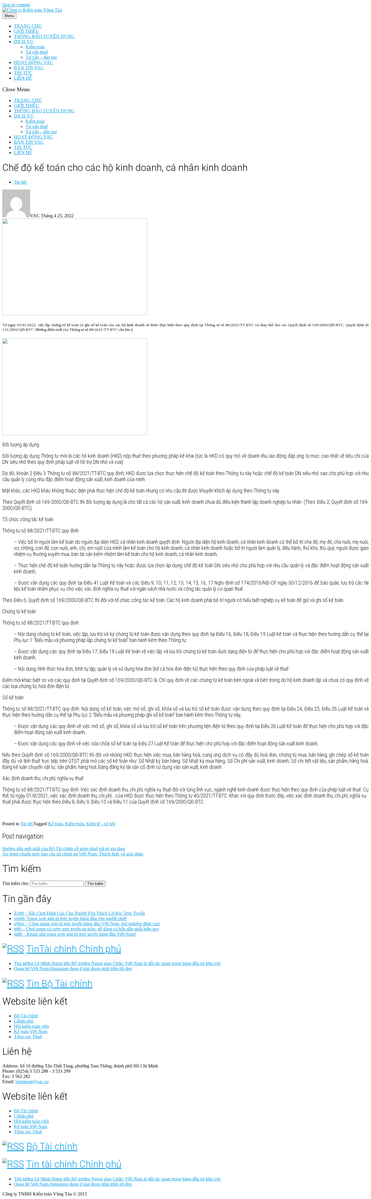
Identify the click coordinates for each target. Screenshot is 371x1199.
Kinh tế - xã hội (100, 823)
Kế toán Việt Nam (30, 1031)
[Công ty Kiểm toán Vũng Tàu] (32, 10)
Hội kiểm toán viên (31, 1026)
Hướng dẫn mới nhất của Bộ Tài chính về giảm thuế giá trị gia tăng (63, 848)
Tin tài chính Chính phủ (73, 1164)
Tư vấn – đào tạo (41, 57)
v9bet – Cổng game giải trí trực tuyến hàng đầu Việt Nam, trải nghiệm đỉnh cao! (87, 923)
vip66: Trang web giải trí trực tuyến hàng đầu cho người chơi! (70, 918)
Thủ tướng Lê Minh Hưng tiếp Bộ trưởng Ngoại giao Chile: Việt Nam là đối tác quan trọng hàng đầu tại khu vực (117, 963)
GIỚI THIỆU (26, 31)
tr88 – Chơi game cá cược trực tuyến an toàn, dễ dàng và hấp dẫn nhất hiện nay (86, 928)
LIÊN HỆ (23, 78)
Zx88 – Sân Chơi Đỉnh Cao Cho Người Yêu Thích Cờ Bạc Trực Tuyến (79, 913)
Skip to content (16, 4)
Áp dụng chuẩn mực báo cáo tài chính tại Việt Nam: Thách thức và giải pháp (72, 853)
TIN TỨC (23, 72)
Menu (9, 16)
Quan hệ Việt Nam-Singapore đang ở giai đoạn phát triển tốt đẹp (73, 968)
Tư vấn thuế (37, 52)
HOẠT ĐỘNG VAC (33, 62)
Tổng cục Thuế (28, 1036)
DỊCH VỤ (24, 41)
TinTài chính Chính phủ (73, 949)
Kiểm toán (35, 46)
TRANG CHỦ (28, 25)
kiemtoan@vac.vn (32, 1081)
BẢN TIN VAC (29, 67)
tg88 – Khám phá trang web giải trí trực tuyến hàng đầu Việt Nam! (75, 934)
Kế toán (55, 823)
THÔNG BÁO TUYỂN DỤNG (44, 36)
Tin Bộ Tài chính (59, 983)
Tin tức (20, 182)
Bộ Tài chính (26, 1015)
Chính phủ (23, 1021)
